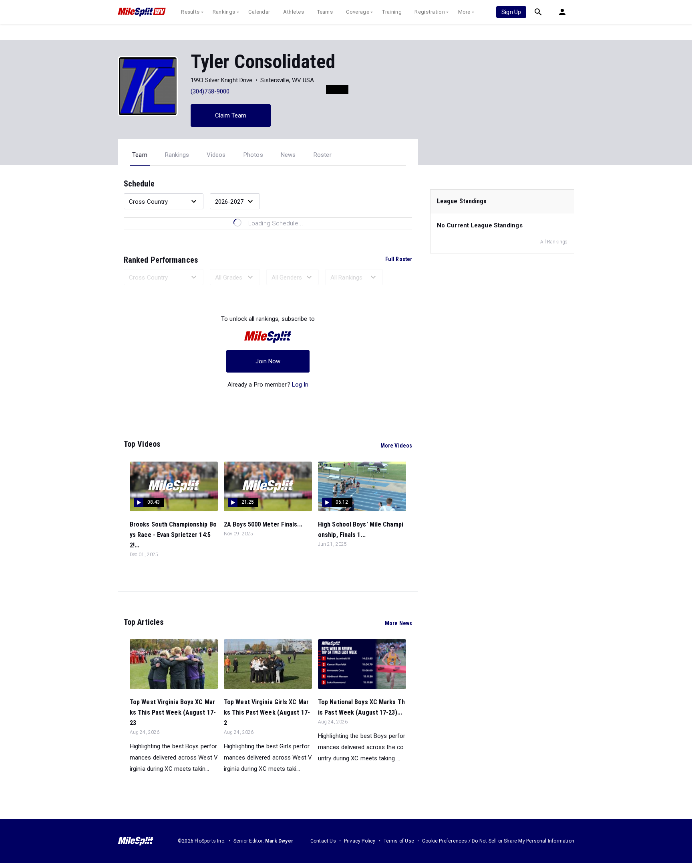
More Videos (396, 445)
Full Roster (398, 259)
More (464, 12)
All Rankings (553, 242)
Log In (300, 384)
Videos (216, 154)
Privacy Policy (360, 841)
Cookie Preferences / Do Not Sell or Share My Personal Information (498, 841)
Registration (429, 12)
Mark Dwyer (279, 841)
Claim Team (231, 115)
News (288, 154)
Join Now (268, 361)
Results (190, 12)
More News (398, 623)
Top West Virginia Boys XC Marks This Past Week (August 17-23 (173, 712)
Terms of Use (399, 841)
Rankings (224, 12)
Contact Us (323, 841)
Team (139, 154)
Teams (325, 12)
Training (391, 12)
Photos (253, 154)
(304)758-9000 (210, 91)
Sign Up (511, 12)
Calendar (259, 12)
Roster (323, 154)
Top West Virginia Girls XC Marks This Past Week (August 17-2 (267, 712)
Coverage (357, 12)
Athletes (293, 12)
